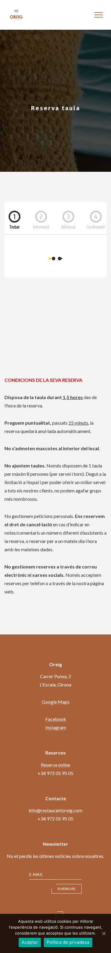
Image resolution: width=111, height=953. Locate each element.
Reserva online (55, 765)
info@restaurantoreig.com (55, 810)
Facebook (55, 719)
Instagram (55, 727)
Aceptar (30, 942)
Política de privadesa (68, 942)
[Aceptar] (104, 933)
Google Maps (56, 702)
